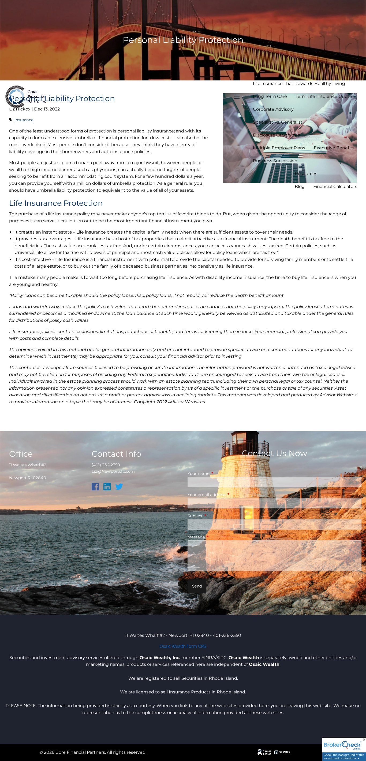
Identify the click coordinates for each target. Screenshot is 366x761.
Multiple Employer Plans (279, 147)
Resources (306, 173)
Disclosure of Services (276, 135)
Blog (300, 186)
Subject (216, 515)
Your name (219, 473)
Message (217, 537)
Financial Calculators (335, 186)
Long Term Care (270, 96)
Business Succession (275, 160)
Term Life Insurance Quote (324, 96)
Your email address (227, 494)
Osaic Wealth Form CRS (183, 646)
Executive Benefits (334, 147)
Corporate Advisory (273, 109)
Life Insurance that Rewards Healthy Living (299, 83)
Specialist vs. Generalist (277, 122)
